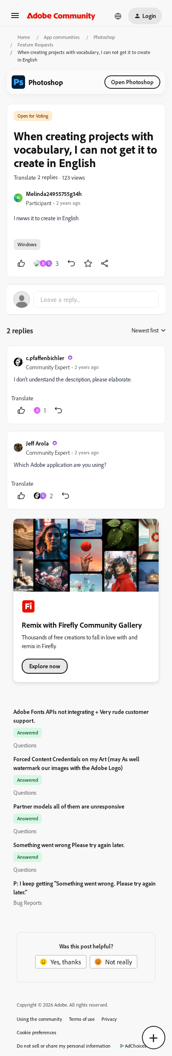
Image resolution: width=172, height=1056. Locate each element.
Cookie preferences (36, 1032)
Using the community (39, 1019)
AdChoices (136, 1046)
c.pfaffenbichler (45, 357)
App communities (62, 37)
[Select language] (118, 16)
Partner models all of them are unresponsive (68, 806)
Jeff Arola (37, 443)
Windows (27, 244)
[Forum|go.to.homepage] (61, 16)
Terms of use (82, 1019)
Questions (24, 745)
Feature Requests (35, 44)
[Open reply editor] (86, 299)
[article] (86, 385)
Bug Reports (27, 902)
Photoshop (104, 37)
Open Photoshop (132, 81)
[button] (15, 18)
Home (24, 37)
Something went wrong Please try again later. (68, 844)
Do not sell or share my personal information (64, 1046)
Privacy (109, 1019)
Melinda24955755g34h (54, 193)
